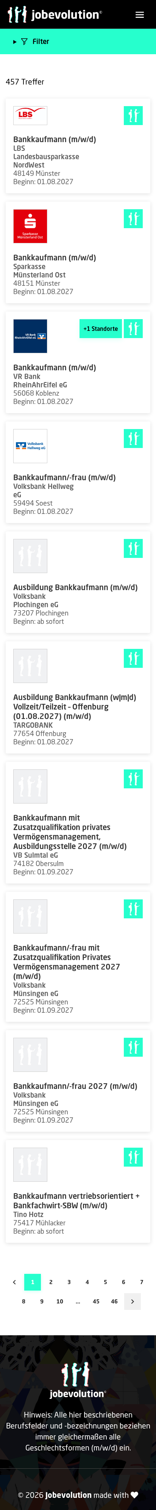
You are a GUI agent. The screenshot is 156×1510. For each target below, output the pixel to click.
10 (59, 1301)
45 (96, 1301)
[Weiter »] (132, 1301)
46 (114, 1301)
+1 (100, 328)
